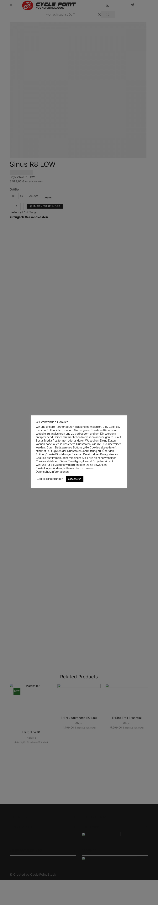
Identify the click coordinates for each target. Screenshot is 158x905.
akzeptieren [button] (74, 478)
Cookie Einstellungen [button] (50, 478)
